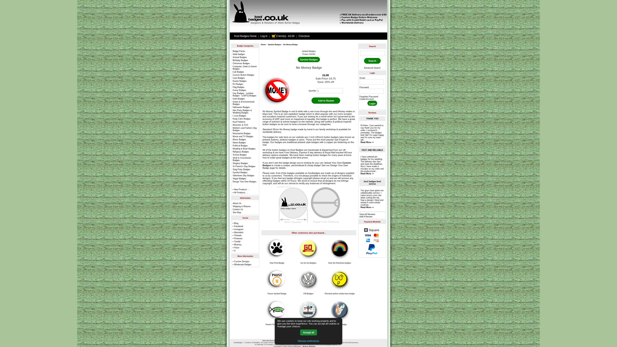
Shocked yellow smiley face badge (340, 294)
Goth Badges (239, 99)
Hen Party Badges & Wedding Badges (242, 111)
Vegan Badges (239, 178)
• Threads (237, 235)
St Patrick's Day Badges (244, 166)
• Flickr (236, 247)
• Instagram (238, 229)
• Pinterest (237, 238)
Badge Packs (239, 51)
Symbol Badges (274, 44)
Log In (264, 36)
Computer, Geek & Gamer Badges (245, 67)
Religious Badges (241, 152)
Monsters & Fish (240, 125)
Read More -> (367, 142)
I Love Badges (239, 116)
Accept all (308, 332)
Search (372, 46)
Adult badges (239, 54)
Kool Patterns (239, 122)
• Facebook (238, 226)
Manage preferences (308, 340)
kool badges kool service (372, 182)
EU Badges (238, 84)
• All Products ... (240, 192)
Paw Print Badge (277, 263)
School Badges (240, 155)
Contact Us (238, 209)
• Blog (235, 223)
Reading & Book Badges (244, 148)
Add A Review (365, 216)
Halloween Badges (241, 107)
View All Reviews (367, 214)
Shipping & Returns (242, 206)
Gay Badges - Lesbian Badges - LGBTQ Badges (244, 94)
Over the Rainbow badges (339, 263)
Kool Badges (297, 150)
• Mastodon (238, 232)
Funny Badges (239, 90)
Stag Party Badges (241, 169)
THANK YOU (372, 118)
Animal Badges (240, 57)
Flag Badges (238, 87)
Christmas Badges (241, 63)
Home (263, 44)
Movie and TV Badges (243, 136)
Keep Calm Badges (242, 119)
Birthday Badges (240, 60)
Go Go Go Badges (308, 263)
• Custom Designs (241, 261)
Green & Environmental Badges (243, 103)
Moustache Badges (242, 133)
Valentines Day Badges (243, 175)
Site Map (237, 212)
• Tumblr (237, 241)
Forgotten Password (368, 96)
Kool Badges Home (245, 36)
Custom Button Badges (243, 75)
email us (324, 178)
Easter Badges (239, 81)
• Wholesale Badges (242, 264)
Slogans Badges (240, 163)
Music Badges (239, 139)
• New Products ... (241, 189)
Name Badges (239, 142)
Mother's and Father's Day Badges (245, 129)
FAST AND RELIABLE (372, 150)
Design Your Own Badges (244, 181)
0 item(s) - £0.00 (285, 36)
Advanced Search (372, 68)
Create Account (366, 99)
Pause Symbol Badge (277, 294)
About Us (237, 203)
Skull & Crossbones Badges (242, 159)
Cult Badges (238, 72)
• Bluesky (237, 244)
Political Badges (240, 145)
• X (234, 250)
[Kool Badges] (308, 30)
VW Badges (308, 294)
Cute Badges (239, 78)
